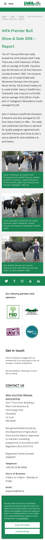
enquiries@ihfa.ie (15, 491)
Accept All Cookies (22, 525)
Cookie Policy (23, 518)
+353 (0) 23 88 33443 (16, 467)
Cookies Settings (22, 531)
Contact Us (15, 385)
